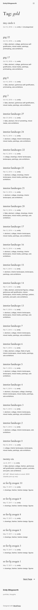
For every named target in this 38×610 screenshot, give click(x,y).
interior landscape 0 (13, 441)
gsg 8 (6, 77)
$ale (6, 44)
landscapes (7, 159)
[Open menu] (33, 3)
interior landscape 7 (13, 326)
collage (17, 44)
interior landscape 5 (13, 364)
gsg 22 (6, 37)
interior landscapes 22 (14, 150)
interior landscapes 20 (14, 206)
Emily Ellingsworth (10, 3)
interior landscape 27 (13, 114)
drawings (13, 157)
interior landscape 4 (13, 384)
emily (19, 27)
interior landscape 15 (13, 265)
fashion (23, 466)
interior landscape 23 (13, 168)
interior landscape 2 (13, 423)
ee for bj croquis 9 (12, 498)
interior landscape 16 (13, 244)
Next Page (29, 579)
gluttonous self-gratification (24, 85)
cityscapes (15, 391)
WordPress (17, 606)
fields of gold (25, 351)
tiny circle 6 (9, 23)
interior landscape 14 (13, 283)
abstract (11, 44)
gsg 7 (6, 95)
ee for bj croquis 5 (12, 530)
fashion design (23, 490)
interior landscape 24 (13, 132)
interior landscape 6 (13, 344)
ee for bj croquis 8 (12, 514)
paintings (25, 46)
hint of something (21, 121)
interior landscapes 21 (14, 188)
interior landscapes (23, 139)
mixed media (16, 46)
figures (30, 490)
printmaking (7, 49)
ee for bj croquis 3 (12, 545)
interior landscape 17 (13, 226)
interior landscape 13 (13, 305)
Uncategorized (28, 27)
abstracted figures (21, 290)
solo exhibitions (17, 49)
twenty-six (8, 459)
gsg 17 (6, 57)
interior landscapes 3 (13, 405)
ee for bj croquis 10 (12, 483)
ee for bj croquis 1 (12, 561)
